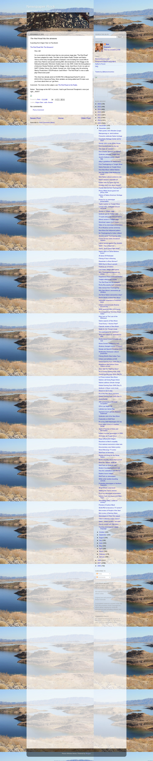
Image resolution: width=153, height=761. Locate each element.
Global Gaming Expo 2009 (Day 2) (110, 385)
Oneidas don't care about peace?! (110, 185)
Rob (38, 99)
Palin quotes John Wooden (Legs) (110, 130)
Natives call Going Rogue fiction (109, 380)
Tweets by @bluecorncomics (104, 72)
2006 (99, 566)
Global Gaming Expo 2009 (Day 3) (110, 374)
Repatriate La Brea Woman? (108, 261)
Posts (100, 574)
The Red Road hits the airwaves (109, 282)
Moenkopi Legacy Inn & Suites (109, 222)
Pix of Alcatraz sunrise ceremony (109, 227)
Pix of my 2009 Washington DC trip (110, 422)
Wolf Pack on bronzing (106, 452)
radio (45, 102)
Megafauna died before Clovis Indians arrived (109, 365)
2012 (99, 115)
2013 (99, 112)
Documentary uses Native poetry (109, 447)
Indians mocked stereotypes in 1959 (111, 433)
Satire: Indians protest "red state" (110, 521)
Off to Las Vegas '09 (105, 406)
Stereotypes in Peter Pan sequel (109, 516)
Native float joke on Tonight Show (110, 167)
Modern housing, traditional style (109, 468)
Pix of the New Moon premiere (109, 393)
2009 (99, 123)
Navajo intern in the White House (109, 143)
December (102, 125)
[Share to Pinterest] (64, 100)
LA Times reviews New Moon (108, 377)
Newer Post (35, 118)
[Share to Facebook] (62, 100)
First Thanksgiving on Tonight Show (110, 164)
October (102, 532)
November (102, 128)
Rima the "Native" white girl (108, 462)
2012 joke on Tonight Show (108, 436)
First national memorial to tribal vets (110, 444)
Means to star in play (106, 391)
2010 (99, 120)
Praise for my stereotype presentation (107, 200)
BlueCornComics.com (102, 59)
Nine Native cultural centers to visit (110, 177)
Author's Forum (100, 64)
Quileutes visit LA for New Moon (109, 416)
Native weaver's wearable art (108, 179)
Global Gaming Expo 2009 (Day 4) (110, 361)
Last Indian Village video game (109, 269)
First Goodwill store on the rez (109, 146)
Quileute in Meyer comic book (108, 388)
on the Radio (67, 85)
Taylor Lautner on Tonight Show (109, 204)
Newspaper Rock (41, 6)
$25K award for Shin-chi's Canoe (109, 309)
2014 (99, 109)
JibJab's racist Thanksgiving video (110, 236)
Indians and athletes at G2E (108, 359)
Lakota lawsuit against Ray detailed (110, 243)
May (100, 546)
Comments (101, 577)
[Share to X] (60, 100)
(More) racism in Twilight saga (109, 219)
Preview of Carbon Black (107, 505)
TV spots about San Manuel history (110, 217)
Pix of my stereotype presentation (110, 493)
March (101, 551)
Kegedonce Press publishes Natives (110, 276)
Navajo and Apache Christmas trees (110, 349)
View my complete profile (112, 50)
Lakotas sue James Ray (107, 409)
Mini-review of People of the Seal (109, 510)
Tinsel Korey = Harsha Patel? (108, 323)
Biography (107, 47)
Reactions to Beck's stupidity (108, 441)
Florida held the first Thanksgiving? (110, 188)
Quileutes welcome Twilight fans (109, 154)
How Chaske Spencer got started (110, 151)
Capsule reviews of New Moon (109, 326)
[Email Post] (52, 99)
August (101, 537)
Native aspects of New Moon (108, 321)
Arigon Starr (39, 102)
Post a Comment (38, 110)
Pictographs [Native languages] (105, 61)
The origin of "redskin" (106, 149)
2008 (99, 560)
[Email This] (56, 100)
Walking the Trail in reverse (108, 490)
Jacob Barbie (103, 399)
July (100, 540)
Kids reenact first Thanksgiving (109, 288)
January (102, 557)
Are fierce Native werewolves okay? (110, 295)
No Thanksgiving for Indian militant (110, 233)
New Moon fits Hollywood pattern (109, 230)
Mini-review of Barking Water (108, 513)
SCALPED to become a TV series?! (110, 508)
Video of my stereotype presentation (111, 225)
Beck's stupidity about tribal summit (110, 460)
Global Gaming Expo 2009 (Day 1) (110, 396)
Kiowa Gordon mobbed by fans (109, 343)
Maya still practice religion (107, 439)
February (102, 554)
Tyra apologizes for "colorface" (109, 332)
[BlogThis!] (58, 100)
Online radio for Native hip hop (109, 182)
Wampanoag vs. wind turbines (109, 133)
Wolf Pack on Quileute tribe (108, 465)
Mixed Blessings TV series (107, 450)
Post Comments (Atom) (47, 122)
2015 (99, 106)
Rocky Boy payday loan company (110, 285)
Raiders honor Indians (106, 473)
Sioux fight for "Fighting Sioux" (109, 369)
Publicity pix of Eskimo (106, 267)
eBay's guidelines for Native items (110, 161)
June (101, 543)
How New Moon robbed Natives (109, 170)
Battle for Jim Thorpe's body (108, 329)
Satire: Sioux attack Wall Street (109, 248)
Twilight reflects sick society (108, 279)
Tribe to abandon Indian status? (109, 519)
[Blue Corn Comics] (101, 96)
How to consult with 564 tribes (108, 524)
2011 (99, 117)
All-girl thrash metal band (107, 488)
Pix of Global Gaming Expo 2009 (109, 371)
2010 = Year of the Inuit (106, 246)
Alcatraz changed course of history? (110, 346)
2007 (99, 563)
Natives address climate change (109, 382)
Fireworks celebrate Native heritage (110, 136)
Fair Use (98, 605)
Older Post (86, 118)
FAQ (96, 66)
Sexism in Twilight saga (106, 211)
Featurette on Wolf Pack (107, 419)
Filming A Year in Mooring (107, 258)
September (103, 535)
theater (50, 102)
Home (61, 118)
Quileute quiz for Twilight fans (108, 214)
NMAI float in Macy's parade (108, 264)
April (101, 548)
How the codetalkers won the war (110, 471)
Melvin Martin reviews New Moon (110, 297)
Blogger (88, 753)
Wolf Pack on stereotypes (107, 476)
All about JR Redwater (106, 256)
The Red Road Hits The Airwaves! (41, 47)
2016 (99, 104)
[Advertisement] (108, 640)
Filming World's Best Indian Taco (109, 356)
